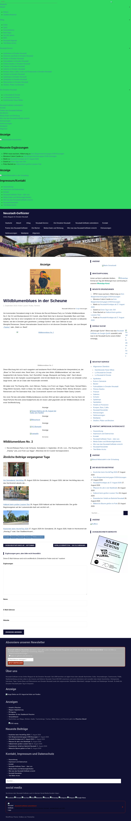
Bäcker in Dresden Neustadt (13, 58)
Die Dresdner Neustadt (8, 90)
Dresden (7, 537)
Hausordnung (8, 187)
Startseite (3, 4)
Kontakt (3, 108)
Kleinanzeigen (5, 121)
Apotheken (97, 378)
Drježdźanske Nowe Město (13, 100)
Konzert (13, 537)
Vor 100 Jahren (8, 35)
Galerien (96, 394)
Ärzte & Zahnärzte (99, 381)
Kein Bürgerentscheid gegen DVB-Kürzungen (47, 154)
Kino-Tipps (7, 33)
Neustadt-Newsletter (10, 202)
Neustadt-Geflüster (16, 213)
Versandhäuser (13, 717)
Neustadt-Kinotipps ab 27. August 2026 (24, 159)
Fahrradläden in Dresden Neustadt (15, 61)
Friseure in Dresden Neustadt (14, 66)
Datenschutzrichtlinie (96, 650)
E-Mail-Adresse (9, 610)
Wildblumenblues (38, 537)
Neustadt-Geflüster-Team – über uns (16, 195)
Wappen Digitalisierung (16, 710)
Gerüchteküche (8, 30)
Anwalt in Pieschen (15, 707)
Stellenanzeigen (6, 123)
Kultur (5, 25)
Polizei (5, 12)
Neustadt (21, 537)
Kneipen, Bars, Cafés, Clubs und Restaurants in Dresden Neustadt (27, 72)
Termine (37, 306)
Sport (5, 27)
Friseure (96, 392)
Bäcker (95, 384)
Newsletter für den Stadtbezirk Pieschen (21, 714)
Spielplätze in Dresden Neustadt (15, 79)
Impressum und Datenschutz (13, 189)
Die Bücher (4, 113)
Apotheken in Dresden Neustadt (15, 53)
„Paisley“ (6, 327)
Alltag (2, 20)
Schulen (96, 397)
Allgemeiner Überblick (101, 366)
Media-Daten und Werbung (10, 116)
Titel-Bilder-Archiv (9, 43)
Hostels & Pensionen (100, 405)
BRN (5, 38)
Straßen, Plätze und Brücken (13, 85)
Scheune (28, 537)
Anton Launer (23, 306)
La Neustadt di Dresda (11, 97)
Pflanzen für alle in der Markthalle (105, 488)
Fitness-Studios (98, 389)
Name (5, 599)
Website (6, 620)
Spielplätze (97, 402)
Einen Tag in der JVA (18, 161)
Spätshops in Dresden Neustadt (14, 77)
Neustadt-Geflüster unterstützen (11, 105)
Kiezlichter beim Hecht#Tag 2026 (105, 472)
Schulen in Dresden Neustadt (14, 74)
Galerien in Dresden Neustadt (14, 69)
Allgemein (3, 129)
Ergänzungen (8, 564)
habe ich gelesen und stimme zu (21, 656)
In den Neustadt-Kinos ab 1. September (19, 546)
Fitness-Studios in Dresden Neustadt (16, 64)
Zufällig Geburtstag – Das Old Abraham (69, 546)
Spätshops (97, 399)
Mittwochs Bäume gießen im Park (105, 503)
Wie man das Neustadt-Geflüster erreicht (14, 118)
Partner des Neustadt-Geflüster (11, 110)
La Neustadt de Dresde (11, 95)
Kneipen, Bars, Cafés (101, 407)
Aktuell (2, 7)
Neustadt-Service (6, 48)
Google (78, 308)
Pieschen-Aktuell (81, 719)
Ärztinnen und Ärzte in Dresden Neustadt (18, 56)
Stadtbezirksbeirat (9, 15)
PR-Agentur (12, 712)
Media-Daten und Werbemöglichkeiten (17, 197)
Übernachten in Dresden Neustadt (15, 82)
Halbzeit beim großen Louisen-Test (28, 164)
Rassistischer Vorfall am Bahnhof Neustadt (108, 498)
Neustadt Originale (10, 40)
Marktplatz (3, 126)
